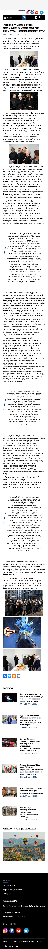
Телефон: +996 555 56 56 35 (13, 913)
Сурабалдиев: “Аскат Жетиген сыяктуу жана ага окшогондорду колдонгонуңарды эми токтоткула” (31, 720)
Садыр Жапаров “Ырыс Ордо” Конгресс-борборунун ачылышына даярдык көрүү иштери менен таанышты (31, 769)
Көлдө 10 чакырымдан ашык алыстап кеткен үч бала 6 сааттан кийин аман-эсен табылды (31, 697)
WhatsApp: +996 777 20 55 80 (14, 917)
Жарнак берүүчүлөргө (12, 890)
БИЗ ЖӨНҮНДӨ (9, 886)
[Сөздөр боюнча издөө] (40, 17)
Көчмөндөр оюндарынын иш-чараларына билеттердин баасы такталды (29, 812)
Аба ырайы (6, 12)
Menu (9, 18)
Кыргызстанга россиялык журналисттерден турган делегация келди (32, 790)
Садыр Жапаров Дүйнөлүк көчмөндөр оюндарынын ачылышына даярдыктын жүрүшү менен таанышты (30, 745)
